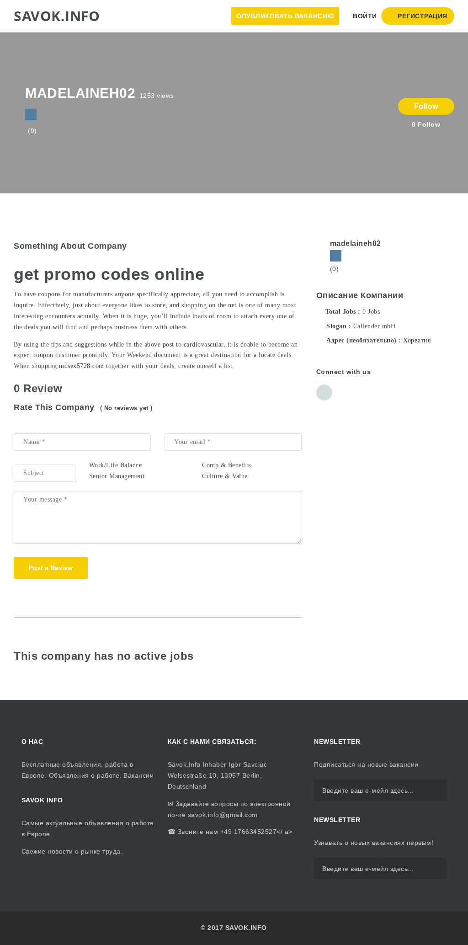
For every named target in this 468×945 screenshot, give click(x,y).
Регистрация (421, 16)
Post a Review (51, 567)
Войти (364, 16)
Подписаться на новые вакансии (366, 764)
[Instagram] (335, 256)
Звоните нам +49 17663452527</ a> (234, 831)
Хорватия (417, 340)
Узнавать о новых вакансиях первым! (373, 842)
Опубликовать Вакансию (285, 16)
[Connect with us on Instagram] (31, 114)
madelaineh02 (355, 243)
